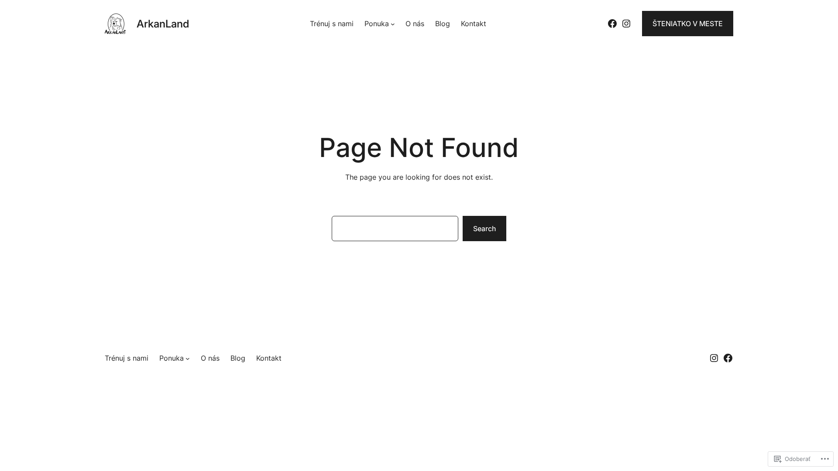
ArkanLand (163, 23)
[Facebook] (612, 23)
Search (484, 228)
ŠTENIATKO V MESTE (688, 23)
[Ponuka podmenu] (393, 23)
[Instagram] (626, 23)
